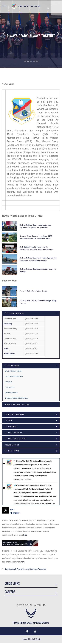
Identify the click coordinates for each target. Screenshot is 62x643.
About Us (8, 382)
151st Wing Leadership (14, 376)
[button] (5, 6)
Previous (6, 34)
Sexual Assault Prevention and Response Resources (25, 569)
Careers (10, 592)
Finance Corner (11, 393)
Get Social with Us (31, 605)
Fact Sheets (9, 387)
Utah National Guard (13, 371)
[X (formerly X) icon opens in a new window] (27, 631)
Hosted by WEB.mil (31, 639)
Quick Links (12, 583)
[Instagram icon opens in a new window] (35, 631)
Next (56, 34)
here (25, 535)
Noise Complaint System (17, 405)
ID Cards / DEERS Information (16, 398)
